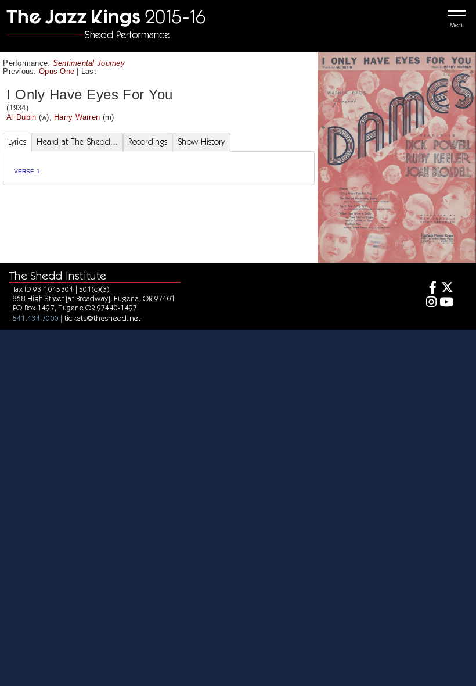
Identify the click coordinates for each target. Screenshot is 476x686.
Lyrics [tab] (17, 142)
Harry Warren (77, 117)
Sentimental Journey (89, 63)
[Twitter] (446, 288)
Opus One (56, 71)
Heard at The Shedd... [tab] (77, 142)
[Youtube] (446, 303)
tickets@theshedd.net (102, 318)
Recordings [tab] (147, 142)
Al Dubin (21, 117)
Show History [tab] (201, 142)
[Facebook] (429, 288)
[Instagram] (429, 303)
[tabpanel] (159, 168)
